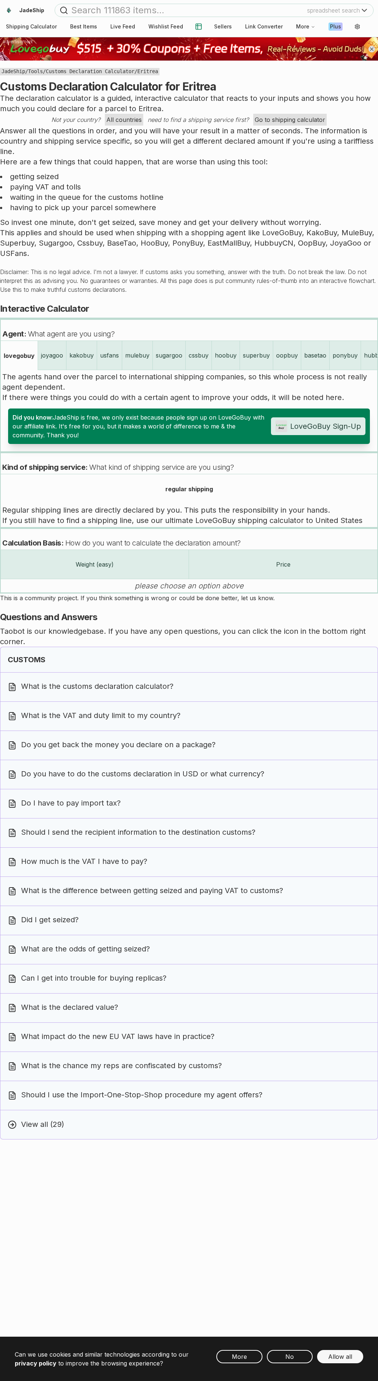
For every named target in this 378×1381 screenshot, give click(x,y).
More (302, 26)
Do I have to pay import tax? (71, 803)
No (289, 1356)
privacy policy (35, 1363)
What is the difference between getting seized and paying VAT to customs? (152, 890)
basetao (315, 355)
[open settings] (357, 26)
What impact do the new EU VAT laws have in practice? (117, 1036)
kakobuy (81, 355)
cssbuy (199, 355)
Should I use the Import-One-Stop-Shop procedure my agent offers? (141, 1095)
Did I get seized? (50, 920)
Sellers (223, 26)
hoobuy (226, 355)
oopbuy (287, 355)
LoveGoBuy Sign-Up (325, 426)
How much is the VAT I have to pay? (84, 861)
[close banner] (371, 49)
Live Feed (122, 26)
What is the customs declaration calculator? (97, 686)
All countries (124, 119)
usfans (109, 355)
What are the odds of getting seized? (85, 949)
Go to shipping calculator (290, 119)
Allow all (340, 1356)
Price (283, 564)
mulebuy (137, 355)
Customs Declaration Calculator (90, 71)
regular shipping (189, 489)
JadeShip (13, 71)
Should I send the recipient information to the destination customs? (138, 832)
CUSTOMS (26, 659)
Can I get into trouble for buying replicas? (93, 978)
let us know (257, 598)
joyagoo (52, 355)
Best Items (83, 26)
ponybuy (345, 355)
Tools (35, 71)
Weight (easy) (95, 564)
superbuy (256, 355)
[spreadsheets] (198, 26)
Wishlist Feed (165, 26)
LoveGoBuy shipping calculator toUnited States (278, 520)
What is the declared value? (69, 1007)
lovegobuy (19, 355)
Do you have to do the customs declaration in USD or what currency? (142, 774)
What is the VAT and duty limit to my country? (101, 715)
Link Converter (264, 26)
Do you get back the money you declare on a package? (118, 745)
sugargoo (169, 355)
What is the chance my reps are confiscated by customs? (121, 1066)
